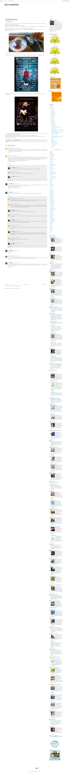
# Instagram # (57, 727)
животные (51, 171)
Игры (51, 175)
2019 (51, 106)
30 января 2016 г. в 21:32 (18, 231)
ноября (52, 112)
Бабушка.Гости (52, 154)
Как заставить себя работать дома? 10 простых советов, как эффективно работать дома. (56, 327)
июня (52, 117)
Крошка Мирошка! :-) (58, 527)
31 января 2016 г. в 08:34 (18, 243)
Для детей (52, 165)
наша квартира (52, 201)
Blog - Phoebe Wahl (54, 321)
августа (52, 116)
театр (51, 225)
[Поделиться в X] (16, 140)
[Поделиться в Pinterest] (18, 140)
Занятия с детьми (53, 172)
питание (51, 206)
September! (56, 559)
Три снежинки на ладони (54, 441)
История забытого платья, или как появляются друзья (58, 568)
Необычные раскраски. (54, 134)
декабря (52, 111)
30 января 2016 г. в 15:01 (17, 225)
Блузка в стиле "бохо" (58, 586)
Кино (51, 182)
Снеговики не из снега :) (55, 143)
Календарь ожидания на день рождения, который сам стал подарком (58, 281)
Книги (51, 183)
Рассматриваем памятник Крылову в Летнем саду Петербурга (58, 406)
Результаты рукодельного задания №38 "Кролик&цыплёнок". (58, 659)
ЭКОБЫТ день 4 (57, 668)
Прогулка (51, 214)
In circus (52, 348)
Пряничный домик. (54, 142)
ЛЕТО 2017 (52, 192)
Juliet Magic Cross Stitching (55, 675)
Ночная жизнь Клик (54, 237)
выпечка (51, 156)
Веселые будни (53, 472)
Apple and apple (53, 702)
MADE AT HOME (53, 719)
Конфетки (51, 185)
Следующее (7, 284)
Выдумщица (53, 298)
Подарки (51, 207)
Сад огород (52, 222)
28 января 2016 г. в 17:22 (20, 198)
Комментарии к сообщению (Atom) (16, 285)
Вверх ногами (53, 481)
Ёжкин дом (52, 491)
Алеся (9, 155)
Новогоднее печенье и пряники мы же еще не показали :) (57, 132)
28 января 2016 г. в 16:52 (16, 183)
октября (52, 113)
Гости (51, 160)
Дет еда (51, 162)
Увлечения (52, 226)
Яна (51, 233)
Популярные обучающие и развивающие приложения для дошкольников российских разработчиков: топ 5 (57, 315)
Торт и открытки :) (54, 128)
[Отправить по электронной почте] (14, 140)
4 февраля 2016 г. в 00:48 (16, 262)
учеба (51, 227)
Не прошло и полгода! (58, 423)
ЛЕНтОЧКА (52, 544)
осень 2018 (52, 203)
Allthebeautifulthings (54, 484)
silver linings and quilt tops (54, 392)
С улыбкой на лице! (54, 373)
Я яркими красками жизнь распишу (56, 363)
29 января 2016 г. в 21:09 (18, 176)
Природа (51, 213)
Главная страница (26, 284)
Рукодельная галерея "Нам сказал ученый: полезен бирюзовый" (59, 384)
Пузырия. (52, 138)
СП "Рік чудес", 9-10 (58, 551)
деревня (51, 161)
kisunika (52, 440)
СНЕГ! (52, 135)
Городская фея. (53, 535)
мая (52, 118)
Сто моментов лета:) (54, 126)
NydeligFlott (52, 414)
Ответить (9, 152)
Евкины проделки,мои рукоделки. (56, 517)
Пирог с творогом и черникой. (55, 127)
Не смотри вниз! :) (57, 238)
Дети (51, 163)
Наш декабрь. (57, 536)
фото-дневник (12, 4)
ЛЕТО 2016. (52, 191)
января (52, 123)
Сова (51, 223)
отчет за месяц (52, 205)
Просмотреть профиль (53, 31)
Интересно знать (53, 176)
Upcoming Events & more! (54, 322)
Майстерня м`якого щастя (55, 550)
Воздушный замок (54, 576)
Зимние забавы (52, 173)
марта (52, 121)
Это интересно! (53, 356)
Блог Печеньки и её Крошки (55, 526)
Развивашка (53, 313)
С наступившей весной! (58, 518)
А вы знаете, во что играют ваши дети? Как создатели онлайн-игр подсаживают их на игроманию (57, 265)
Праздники (52, 212)
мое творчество (52, 197)
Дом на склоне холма (54, 594)
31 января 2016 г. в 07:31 (17, 237)
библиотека (52, 155)
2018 (51, 107)
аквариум (51, 153)
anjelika (12, 167)
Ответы (10, 165)
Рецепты (51, 217)
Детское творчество (53, 164)
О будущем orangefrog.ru (54, 642)
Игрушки (51, 174)
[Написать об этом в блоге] (15, 140)
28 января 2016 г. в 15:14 (14, 155)
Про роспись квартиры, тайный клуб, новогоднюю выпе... (57, 137)
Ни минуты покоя (53, 333)
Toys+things (52, 325)
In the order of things (54, 447)
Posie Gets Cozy (53, 342)
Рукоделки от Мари (54, 370)
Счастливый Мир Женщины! (55, 667)
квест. (51, 181)
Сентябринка (53, 618)
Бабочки (56, 634)
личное (51, 194)
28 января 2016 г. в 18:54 (16, 250)
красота (51, 186)
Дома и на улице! (53, 404)
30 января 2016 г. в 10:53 (17, 214)
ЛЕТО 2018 (52, 193)
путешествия (52, 215)
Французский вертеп (53, 628)
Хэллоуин (51, 228)
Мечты (51, 196)
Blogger (39, 771)
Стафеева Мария (13, 198)
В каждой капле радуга (54, 382)
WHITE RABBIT (53, 422)
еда (50, 170)
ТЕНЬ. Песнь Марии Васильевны (55, 482)
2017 (51, 108)
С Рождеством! (53, 141)
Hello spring (56, 349)
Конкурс (51, 184)
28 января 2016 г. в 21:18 (18, 167)
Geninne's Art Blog (53, 558)
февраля (52, 122)
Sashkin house (53, 254)
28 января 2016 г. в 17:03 (16, 192)
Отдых (51, 204)
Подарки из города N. (58, 509)
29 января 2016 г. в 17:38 (18, 210)
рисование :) (52, 218)
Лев (50, 187)
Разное (51, 216)
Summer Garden (53, 485)
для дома (51, 166)
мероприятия (52, 195)
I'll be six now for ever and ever (55, 627)
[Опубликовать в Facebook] (17, 140)
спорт (51, 224)
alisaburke (52, 288)
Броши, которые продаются (54, 595)
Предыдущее (45, 284)
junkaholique (53, 246)
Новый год (52, 202)
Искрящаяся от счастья (54, 566)
